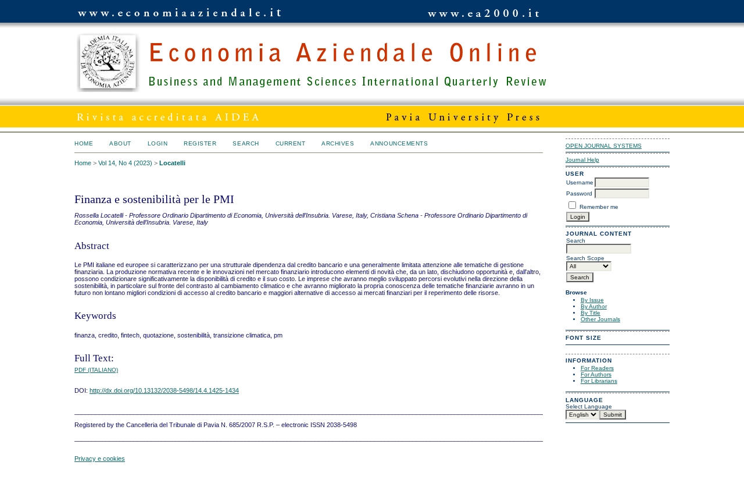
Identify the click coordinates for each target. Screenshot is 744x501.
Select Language (589, 406)
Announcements (399, 143)
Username (579, 182)
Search (246, 143)
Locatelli (172, 162)
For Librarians (599, 381)
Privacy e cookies (99, 458)
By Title (590, 313)
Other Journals (600, 319)
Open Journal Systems (604, 146)
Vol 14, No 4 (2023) (125, 162)
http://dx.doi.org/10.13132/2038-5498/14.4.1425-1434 (164, 390)
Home (83, 143)
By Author (594, 306)
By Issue (592, 300)
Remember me (599, 207)
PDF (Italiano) (96, 370)
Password (579, 193)
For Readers (597, 368)
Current (291, 143)
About (120, 143)
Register (200, 143)
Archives (337, 143)
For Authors (596, 374)
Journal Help (582, 160)
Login (158, 143)
